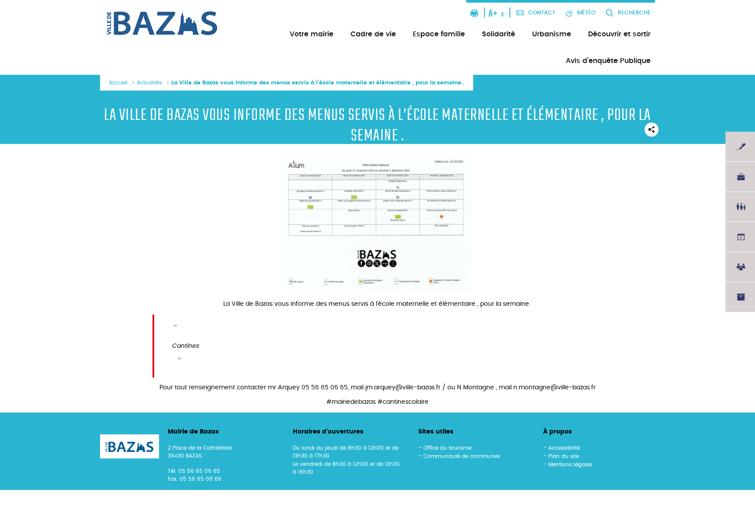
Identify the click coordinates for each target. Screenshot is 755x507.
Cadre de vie (373, 34)
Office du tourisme (447, 448)
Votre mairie (311, 34)
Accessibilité (564, 448)
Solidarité (498, 34)
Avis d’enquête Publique (608, 60)
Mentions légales (570, 464)
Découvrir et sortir (619, 34)
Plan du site (563, 456)
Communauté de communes (461, 456)
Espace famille (439, 34)
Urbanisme (551, 34)
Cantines (185, 346)
